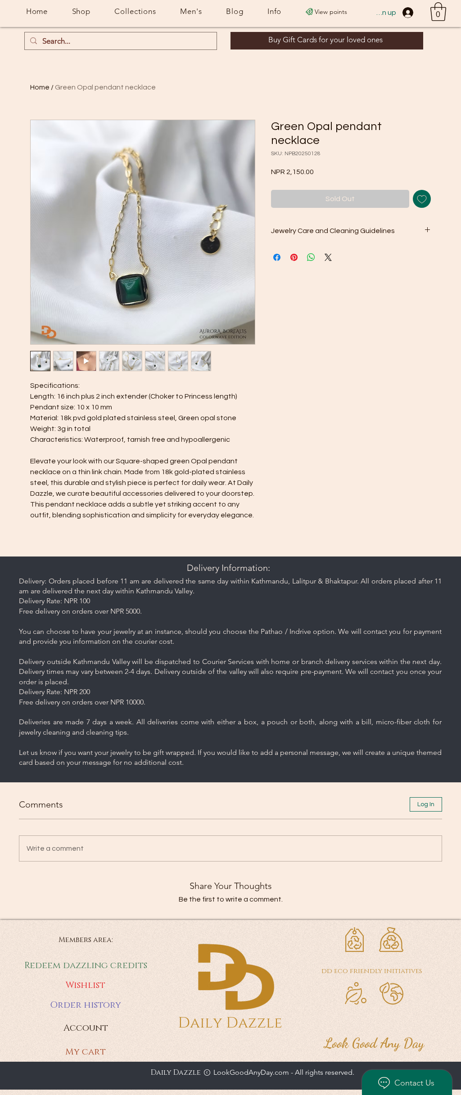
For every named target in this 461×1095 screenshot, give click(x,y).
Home (40, 87)
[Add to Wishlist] (422, 199)
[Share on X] (328, 257)
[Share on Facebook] (276, 257)
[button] (438, 11)
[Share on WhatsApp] (311, 257)
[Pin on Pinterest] (294, 257)
